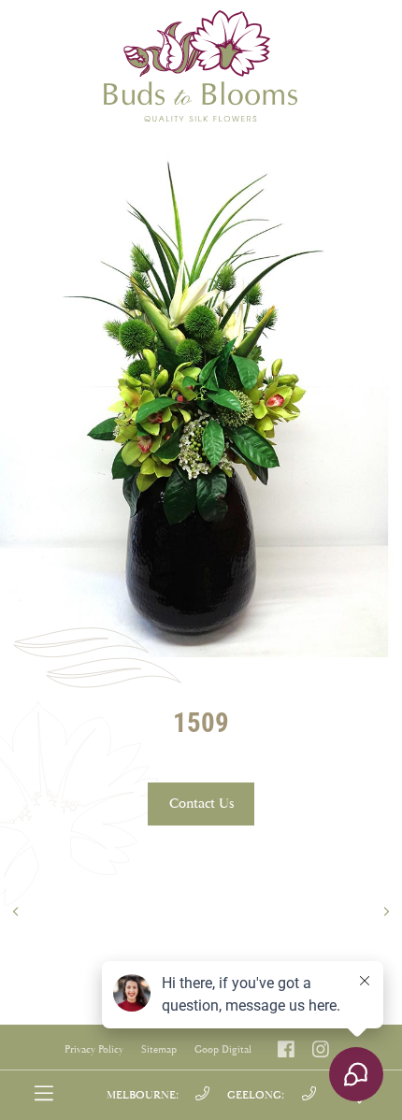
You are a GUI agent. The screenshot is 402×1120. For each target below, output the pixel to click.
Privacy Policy (94, 1049)
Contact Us (201, 803)
